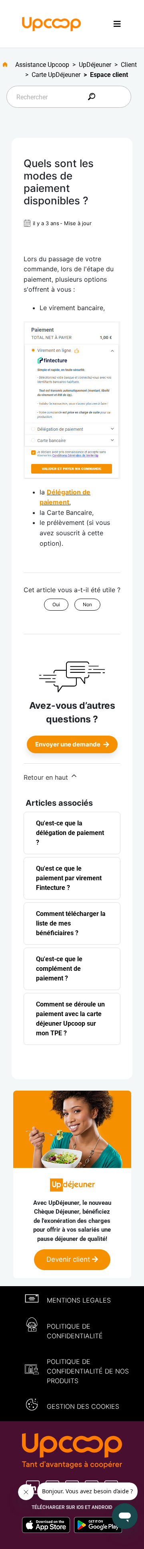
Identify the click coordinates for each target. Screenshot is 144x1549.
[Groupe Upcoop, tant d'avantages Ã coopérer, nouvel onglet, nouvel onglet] (72, 1451)
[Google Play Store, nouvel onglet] (98, 1525)
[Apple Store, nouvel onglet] (48, 1525)
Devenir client (69, 1259)
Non (87, 604)
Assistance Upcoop (42, 65)
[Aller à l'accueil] (8, 65)
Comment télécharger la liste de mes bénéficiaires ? (71, 923)
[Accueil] (52, 23)
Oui (56, 604)
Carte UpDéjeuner (56, 75)
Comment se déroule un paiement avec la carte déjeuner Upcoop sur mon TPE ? (70, 1018)
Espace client (109, 75)
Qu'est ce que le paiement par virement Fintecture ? (69, 878)
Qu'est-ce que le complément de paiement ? (59, 968)
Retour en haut (47, 777)
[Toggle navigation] (117, 24)
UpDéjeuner (95, 65)
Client (129, 65)
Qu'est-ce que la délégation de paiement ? (70, 832)
